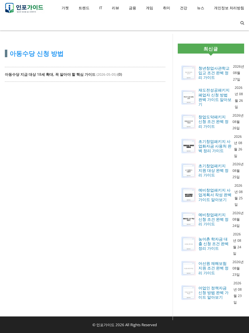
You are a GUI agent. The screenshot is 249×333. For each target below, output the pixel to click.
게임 (149, 7)
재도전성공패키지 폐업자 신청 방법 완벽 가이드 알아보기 (214, 97)
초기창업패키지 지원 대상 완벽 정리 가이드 (213, 171)
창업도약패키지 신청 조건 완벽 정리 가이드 (213, 122)
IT (100, 7)
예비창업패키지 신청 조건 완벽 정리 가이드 (213, 220)
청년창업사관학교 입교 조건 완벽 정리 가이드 (214, 73)
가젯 (65, 7)
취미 (166, 7)
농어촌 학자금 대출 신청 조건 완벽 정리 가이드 (213, 244)
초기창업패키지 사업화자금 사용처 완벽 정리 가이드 (214, 146)
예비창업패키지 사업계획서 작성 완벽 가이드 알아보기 (214, 195)
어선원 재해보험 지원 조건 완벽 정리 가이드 (213, 268)
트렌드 (84, 7)
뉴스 (200, 7)
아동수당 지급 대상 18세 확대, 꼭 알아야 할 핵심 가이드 (50, 74)
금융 (132, 7)
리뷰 (115, 7)
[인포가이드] (23, 8)
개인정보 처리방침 (229, 7)
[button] (242, 23)
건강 (183, 7)
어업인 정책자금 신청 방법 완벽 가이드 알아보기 (213, 293)
